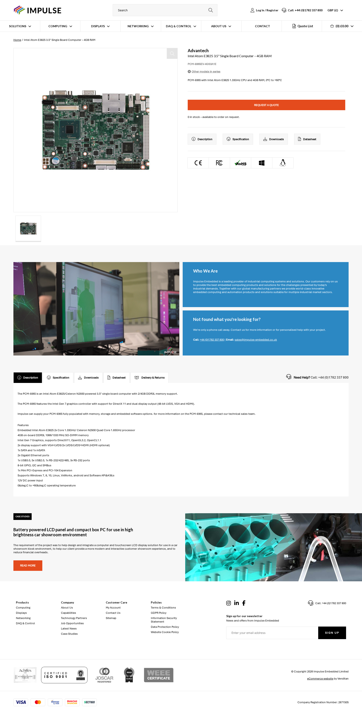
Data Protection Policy (165, 627)
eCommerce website (320, 678)
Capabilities (68, 613)
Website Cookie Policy (165, 632)
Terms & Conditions (163, 607)
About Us (218, 26)
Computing (57, 26)
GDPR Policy (158, 613)
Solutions (17, 26)
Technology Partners (74, 618)
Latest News (69, 628)
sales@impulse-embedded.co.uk (256, 339)
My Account (113, 607)
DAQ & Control (178, 26)
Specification (241, 139)
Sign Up (332, 633)
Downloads (276, 139)
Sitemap (111, 618)
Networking (138, 26)
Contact (262, 26)
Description (205, 139)
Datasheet (309, 139)
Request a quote (266, 105)
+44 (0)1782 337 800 (212, 339)
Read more (28, 565)
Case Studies (69, 634)
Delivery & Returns (153, 377)
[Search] (210, 10)
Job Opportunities (72, 623)
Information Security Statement (164, 619)
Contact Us (113, 613)
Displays (98, 26)
